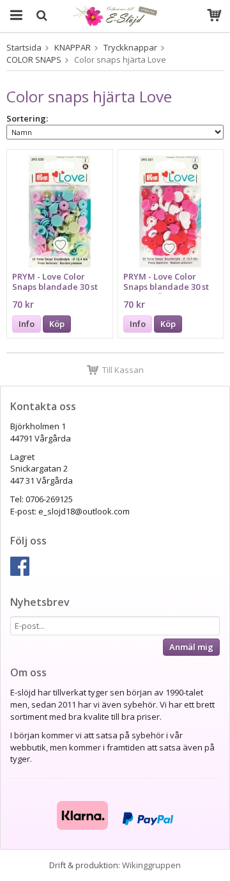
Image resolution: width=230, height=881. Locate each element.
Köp (57, 323)
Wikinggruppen (151, 865)
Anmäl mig (191, 647)
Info (26, 323)
